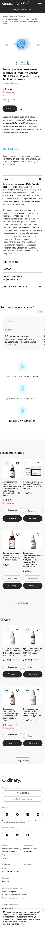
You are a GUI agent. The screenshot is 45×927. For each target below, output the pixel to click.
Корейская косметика (10, 855)
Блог (25, 868)
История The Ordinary (10, 871)
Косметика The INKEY (10, 852)
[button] (22, 10)
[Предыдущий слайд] (6, 44)
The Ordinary (22, 16)
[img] (18, 4)
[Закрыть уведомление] (43, 911)
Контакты (5, 881)
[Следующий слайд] (38, 44)
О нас (4, 868)
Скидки (5, 858)
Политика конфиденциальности (14, 895)
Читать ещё (10, 344)
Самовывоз (27, 852)
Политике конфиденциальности (15, 922)
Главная (5, 16)
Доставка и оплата (30, 849)
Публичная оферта (9, 892)
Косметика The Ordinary (11, 849)
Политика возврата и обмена (13, 898)
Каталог (13, 16)
